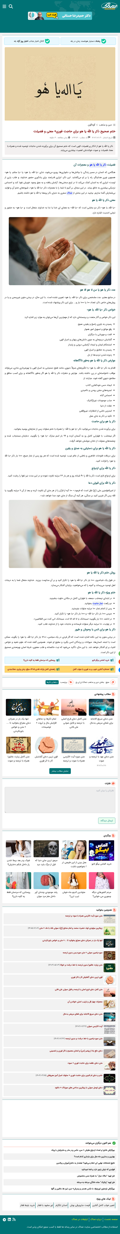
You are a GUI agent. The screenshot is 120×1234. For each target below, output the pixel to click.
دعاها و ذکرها (52, 682)
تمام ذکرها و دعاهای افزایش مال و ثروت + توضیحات (46, 723)
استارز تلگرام (61, 1205)
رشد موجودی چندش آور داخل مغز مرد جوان (46, 894)
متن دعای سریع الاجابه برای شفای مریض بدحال (101, 721)
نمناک (69, 193)
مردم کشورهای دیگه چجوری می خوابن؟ (101, 894)
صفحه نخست (111, 1219)
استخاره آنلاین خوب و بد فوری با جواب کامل (91, 669)
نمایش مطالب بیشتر (60, 771)
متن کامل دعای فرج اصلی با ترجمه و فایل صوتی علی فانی (73, 723)
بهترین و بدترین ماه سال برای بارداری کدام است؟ (94, 1156)
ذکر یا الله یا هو (98, 165)
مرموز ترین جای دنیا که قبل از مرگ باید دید (46, 862)
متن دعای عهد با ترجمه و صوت (101, 759)
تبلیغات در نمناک (80, 1219)
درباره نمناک (96, 1219)
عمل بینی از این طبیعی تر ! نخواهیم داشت (74, 864)
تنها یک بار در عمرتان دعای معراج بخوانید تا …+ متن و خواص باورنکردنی (18, 725)
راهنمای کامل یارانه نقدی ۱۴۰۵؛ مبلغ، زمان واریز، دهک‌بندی (31, 669)
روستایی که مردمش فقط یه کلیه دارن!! (39, 660)
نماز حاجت (97, 603)
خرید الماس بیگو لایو (100, 660)
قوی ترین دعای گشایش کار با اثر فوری (46, 759)
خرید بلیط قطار (27, 1205)
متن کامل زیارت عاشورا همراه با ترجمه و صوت (18, 759)
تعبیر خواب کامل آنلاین (103, 1205)
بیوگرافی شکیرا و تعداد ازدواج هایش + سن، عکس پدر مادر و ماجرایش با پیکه (83, 1150)
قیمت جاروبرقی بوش (80, 1205)
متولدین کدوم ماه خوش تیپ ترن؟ (73, 894)
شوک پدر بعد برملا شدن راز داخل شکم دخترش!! (18, 862)
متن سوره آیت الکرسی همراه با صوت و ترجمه (74, 759)
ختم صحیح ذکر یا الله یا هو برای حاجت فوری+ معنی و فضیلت (74, 131)
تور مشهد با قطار (45, 1205)
